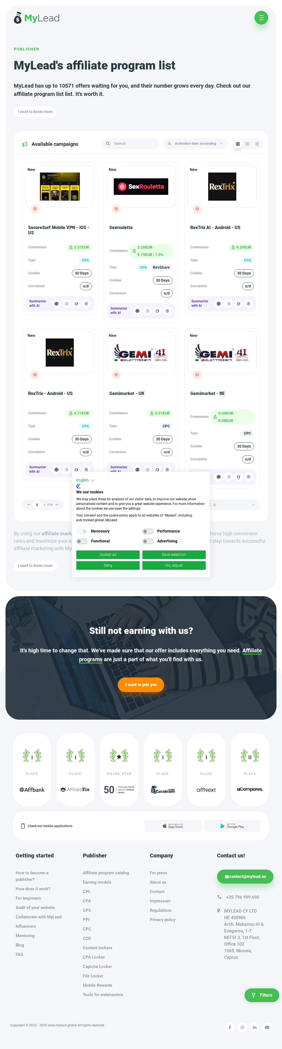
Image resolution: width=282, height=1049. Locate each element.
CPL (87, 891)
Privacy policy (162, 919)
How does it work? (33, 888)
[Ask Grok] (76, 303)
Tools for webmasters (103, 994)
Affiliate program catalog (106, 872)
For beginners (28, 898)
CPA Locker (94, 957)
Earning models (97, 882)
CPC (87, 929)
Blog (20, 945)
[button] (85, 480)
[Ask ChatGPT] (56, 303)
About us (158, 882)
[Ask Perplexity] (86, 303)
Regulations (161, 910)
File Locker (93, 975)
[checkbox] (81, 531)
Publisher (26, 49)
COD (87, 938)
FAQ (19, 954)
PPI (86, 919)
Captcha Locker (97, 966)
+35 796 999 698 (242, 897)
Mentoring (25, 935)
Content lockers (97, 947)
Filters (266, 995)
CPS (87, 910)
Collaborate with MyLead (38, 916)
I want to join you (141, 684)
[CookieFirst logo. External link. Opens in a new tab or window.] (78, 486)
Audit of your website (35, 907)
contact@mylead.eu (247, 876)
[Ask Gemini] (66, 303)
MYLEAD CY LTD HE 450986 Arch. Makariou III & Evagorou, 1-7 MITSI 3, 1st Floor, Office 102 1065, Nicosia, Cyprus (244, 934)
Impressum (160, 901)
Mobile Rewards (97, 985)
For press (158, 872)
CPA (87, 901)
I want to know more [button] (35, 111)
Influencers (26, 926)
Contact (157, 891)
